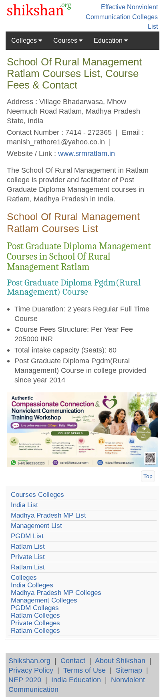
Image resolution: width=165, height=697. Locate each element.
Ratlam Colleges (35, 615)
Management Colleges (44, 600)
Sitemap (129, 670)
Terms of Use (84, 670)
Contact (72, 660)
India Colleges (32, 585)
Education (109, 40)
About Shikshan (120, 660)
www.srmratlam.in (86, 153)
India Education (76, 679)
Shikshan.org (29, 660)
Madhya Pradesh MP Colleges (56, 593)
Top (148, 476)
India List (24, 505)
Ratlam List (28, 546)
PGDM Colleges (35, 608)
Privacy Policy (30, 670)
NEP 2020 (24, 679)
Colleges (24, 40)
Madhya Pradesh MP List (48, 515)
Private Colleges (35, 623)
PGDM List (27, 536)
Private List (28, 557)
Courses (66, 40)
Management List (36, 526)
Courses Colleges (37, 494)
